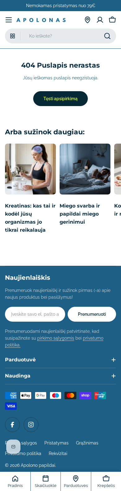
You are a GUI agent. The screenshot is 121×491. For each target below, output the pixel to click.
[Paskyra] (100, 20)
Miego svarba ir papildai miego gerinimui (80, 214)
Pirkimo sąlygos (21, 442)
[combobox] (60, 36)
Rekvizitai (58, 453)
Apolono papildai (38, 465)
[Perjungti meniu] (8, 20)
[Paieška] (107, 36)
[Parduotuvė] (87, 20)
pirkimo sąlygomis (55, 338)
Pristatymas (56, 442)
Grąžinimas (87, 442)
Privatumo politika (23, 453)
